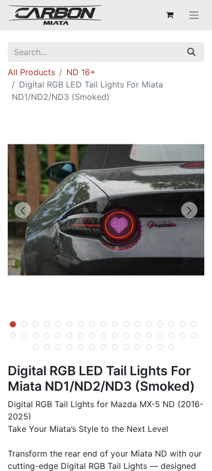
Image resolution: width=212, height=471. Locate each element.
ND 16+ (81, 72)
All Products (31, 72)
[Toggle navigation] (194, 15)
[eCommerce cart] (170, 15)
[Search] (191, 52)
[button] (22, 210)
